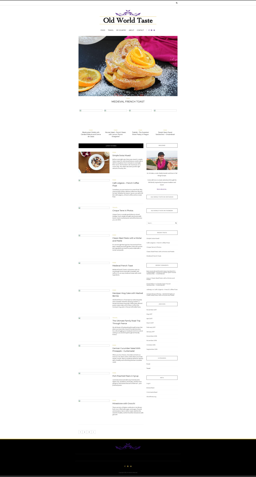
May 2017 (149, 314)
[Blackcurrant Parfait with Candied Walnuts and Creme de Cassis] (91, 119)
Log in (148, 383)
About (131, 30)
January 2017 (150, 331)
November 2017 (151, 310)
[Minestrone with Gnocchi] (94, 410)
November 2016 (151, 340)
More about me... (162, 189)
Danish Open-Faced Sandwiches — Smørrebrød (161, 273)
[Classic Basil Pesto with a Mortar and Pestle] (94, 245)
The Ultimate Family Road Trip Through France (128, 101)
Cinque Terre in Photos (122, 211)
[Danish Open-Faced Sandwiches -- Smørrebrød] (165, 119)
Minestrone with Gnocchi (123, 403)
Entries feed (150, 388)
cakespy (149, 289)
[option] (128, 70)
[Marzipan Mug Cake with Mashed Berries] (94, 300)
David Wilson (150, 284)
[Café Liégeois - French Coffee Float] (94, 190)
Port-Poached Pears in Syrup (125, 376)
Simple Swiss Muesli (121, 155)
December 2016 (151, 336)
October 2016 (150, 345)
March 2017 (150, 323)
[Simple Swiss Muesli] (94, 162)
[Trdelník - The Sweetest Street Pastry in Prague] (140, 119)
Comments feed (151, 392)
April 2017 (149, 318)
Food (103, 30)
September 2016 (151, 349)
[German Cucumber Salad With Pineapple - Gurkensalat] (94, 355)
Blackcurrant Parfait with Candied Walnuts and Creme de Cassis (91, 134)
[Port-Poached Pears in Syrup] (94, 383)
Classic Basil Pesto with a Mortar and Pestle (160, 251)
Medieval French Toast (122, 266)
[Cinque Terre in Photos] (94, 217)
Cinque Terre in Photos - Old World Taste (159, 294)
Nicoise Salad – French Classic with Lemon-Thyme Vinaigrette (115, 134)
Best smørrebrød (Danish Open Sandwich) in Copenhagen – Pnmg (160, 271)
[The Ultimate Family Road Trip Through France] (128, 66)
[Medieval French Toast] (94, 272)
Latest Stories (111, 146)
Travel (111, 30)
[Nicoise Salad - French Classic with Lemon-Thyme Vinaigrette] (115, 119)
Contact (140, 30)
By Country (121, 30)
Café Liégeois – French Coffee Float (158, 243)
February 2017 (150, 327)
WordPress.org (151, 396)
